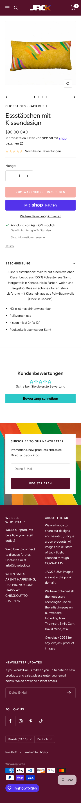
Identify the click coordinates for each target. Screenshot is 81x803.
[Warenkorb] (73, 7)
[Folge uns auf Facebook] (10, 721)
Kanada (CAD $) (17, 739)
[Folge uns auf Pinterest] (31, 721)
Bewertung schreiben (40, 398)
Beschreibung (18, 263)
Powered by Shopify (36, 752)
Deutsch (42, 739)
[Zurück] (7, 97)
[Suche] (16, 8)
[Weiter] (74, 97)
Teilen (9, 246)
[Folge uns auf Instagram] (21, 721)
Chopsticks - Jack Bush (26, 106)
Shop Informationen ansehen (28, 237)
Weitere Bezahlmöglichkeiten (40, 216)
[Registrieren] (69, 692)
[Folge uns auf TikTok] (41, 721)
